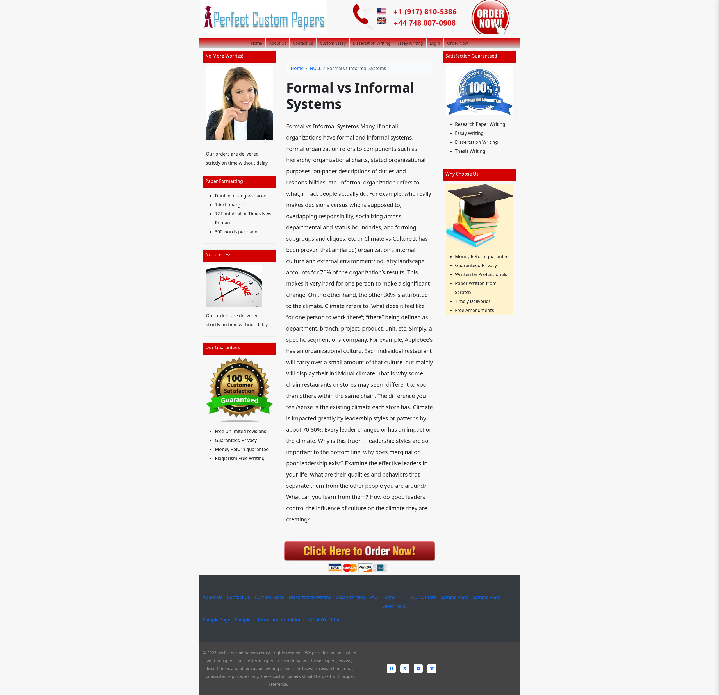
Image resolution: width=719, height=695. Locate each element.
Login (435, 43)
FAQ (373, 597)
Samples (244, 620)
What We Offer (324, 620)
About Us (277, 43)
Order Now (457, 43)
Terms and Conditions (280, 620)
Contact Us (303, 43)
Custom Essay (333, 43)
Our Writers (423, 597)
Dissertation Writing (372, 43)
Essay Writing (410, 43)
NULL (315, 68)
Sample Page (454, 597)
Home (256, 43)
